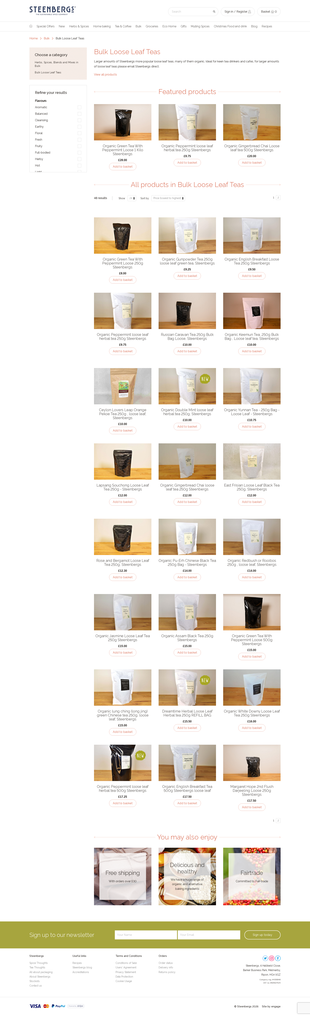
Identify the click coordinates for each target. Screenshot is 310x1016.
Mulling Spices (200, 26)
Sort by (144, 198)
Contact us (35, 985)
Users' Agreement (126, 967)
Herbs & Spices (79, 26)
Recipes (267, 26)
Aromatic (41, 107)
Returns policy (167, 972)
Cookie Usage (124, 981)
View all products (105, 74)
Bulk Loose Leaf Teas (48, 72)
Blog (254, 26)
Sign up (262, 935)
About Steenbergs (39, 976)
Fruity (38, 146)
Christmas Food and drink (230, 26)
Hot (37, 165)
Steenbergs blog (82, 967)
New (62, 26)
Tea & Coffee (123, 26)
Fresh (38, 139)
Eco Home (169, 26)
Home (33, 38)
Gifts (184, 26)
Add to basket (123, 166)
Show (122, 198)
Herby (39, 159)
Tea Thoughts (37, 967)
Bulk (138, 26)
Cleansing (41, 120)
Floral (39, 133)
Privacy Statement (126, 972)
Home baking (102, 26)
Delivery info (166, 967)
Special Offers (46, 26)
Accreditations (80, 972)
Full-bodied (42, 152)
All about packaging (41, 972)
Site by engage (271, 1006)
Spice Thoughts (38, 963)
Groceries (152, 26)
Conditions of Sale (126, 963)
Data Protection (124, 976)
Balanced (41, 113)
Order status (166, 963)
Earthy (39, 126)
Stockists (34, 981)
